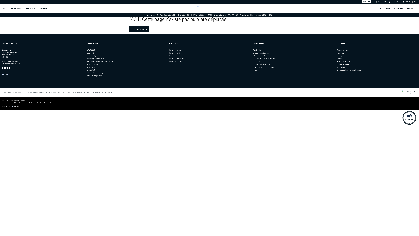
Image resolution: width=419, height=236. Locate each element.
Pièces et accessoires (260, 73)
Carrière (340, 59)
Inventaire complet (176, 50)
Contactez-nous (342, 50)
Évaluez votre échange (261, 53)
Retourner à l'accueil (139, 29)
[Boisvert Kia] (209, 8)
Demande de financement (262, 64)
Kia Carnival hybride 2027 (94, 56)
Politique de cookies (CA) (35, 103)
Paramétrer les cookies (50, 103)
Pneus (255, 70)
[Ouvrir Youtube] (7, 75)
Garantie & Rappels (344, 64)
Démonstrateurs (175, 56)
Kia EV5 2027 (90, 50)
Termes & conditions (7, 103)
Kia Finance (257, 61)
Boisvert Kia (151, 15)
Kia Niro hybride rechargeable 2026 (98, 73)
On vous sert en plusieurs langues (349, 70)
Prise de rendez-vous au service (264, 67)
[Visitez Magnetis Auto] (16, 107)
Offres (379, 8)
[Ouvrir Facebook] (3, 75)
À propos (410, 8)
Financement (44, 8)
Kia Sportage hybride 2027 (95, 59)
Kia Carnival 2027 (91, 64)
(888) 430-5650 (206, 15)
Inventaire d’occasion (176, 59)
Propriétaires (398, 8)
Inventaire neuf (174, 53)
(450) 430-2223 (232, 15)
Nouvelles (340, 53)
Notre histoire (341, 67)
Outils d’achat (30, 8)
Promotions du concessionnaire (264, 59)
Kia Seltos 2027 (90, 53)
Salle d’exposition (16, 8)
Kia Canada (108, 92)
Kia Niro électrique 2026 (94, 76)
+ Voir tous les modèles (93, 81)
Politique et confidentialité (20, 103)
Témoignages (342, 56)
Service (387, 8)
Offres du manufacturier (261, 56)
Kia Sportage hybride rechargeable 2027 (99, 61)
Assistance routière (343, 61)
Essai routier (257, 50)
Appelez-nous (395, 2)
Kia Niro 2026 (90, 70)
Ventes (4, 8)
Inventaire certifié (175, 61)
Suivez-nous (381, 2)
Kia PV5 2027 (90, 67)
